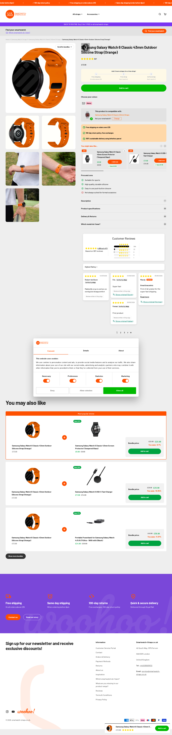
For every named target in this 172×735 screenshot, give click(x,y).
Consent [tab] (50, 351)
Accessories (92, 14)
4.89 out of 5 (102, 248)
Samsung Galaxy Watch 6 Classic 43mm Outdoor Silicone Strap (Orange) (86, 39)
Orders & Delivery (103, 657)
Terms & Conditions (104, 695)
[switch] (73, 381)
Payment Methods (103, 661)
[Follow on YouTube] (13, 711)
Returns (99, 666)
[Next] (165, 146)
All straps (77, 14)
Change (117, 119)
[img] (90, 276)
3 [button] (124, 332)
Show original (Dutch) (124, 294)
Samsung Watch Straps (19, 39)
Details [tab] (86, 351)
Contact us (13, 617)
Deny (52, 390)
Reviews (99, 691)
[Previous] (161, 146)
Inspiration (100, 674)
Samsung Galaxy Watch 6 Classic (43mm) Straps (44, 39)
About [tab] (121, 351)
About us (99, 670)
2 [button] (120, 332)
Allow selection (86, 390)
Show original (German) (152, 302)
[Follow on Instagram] (7, 711)
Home (7, 39)
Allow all (119, 390)
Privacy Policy (101, 699)
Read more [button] (144, 297)
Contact (99, 652)
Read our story (32, 617)
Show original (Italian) (124, 321)
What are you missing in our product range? (107, 684)
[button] (87, 58)
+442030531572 (146, 665)
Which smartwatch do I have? (19, 33)
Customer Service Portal (106, 648)
